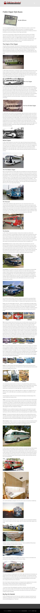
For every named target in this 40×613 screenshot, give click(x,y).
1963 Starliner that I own (23, 277)
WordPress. (10, 610)
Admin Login (34, 610)
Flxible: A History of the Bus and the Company (13, 583)
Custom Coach (8, 448)
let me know (26, 590)
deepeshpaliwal (24, 610)
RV (8, 182)
